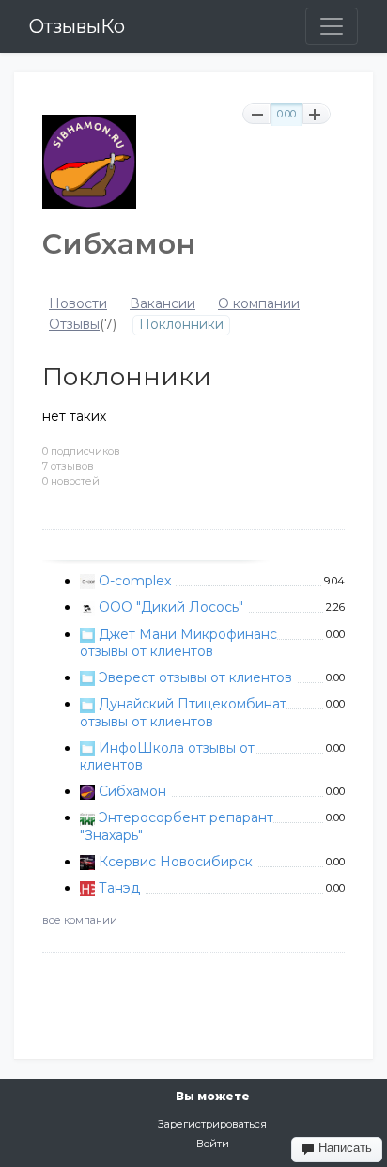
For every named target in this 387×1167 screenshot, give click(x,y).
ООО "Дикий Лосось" (171, 607)
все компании (79, 919)
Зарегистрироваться (212, 1123)
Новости (78, 304)
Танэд (119, 887)
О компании (259, 304)
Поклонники (181, 325)
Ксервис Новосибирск (176, 861)
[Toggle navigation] (331, 26)
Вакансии (162, 304)
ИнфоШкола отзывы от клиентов (167, 756)
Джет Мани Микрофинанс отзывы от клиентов (178, 643)
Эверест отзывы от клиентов (195, 677)
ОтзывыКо (77, 26)
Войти (212, 1143)
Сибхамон (132, 791)
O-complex (135, 580)
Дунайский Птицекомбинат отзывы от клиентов (183, 712)
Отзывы (74, 325)
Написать (343, 1148)
